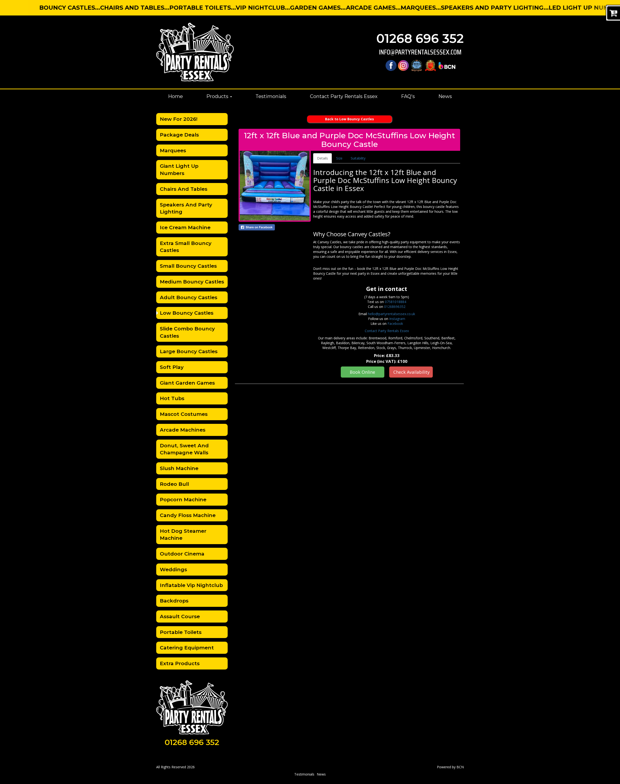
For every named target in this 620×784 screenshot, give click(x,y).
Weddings (173, 569)
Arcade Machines (182, 430)
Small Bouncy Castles (188, 266)
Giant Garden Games (187, 383)
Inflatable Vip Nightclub (191, 585)
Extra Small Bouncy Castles (185, 246)
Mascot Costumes (184, 414)
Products (218, 96)
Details (322, 158)
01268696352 (394, 306)
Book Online (362, 372)
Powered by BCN (450, 767)
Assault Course (180, 616)
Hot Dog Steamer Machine (183, 534)
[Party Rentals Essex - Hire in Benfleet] (195, 52)
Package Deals (179, 135)
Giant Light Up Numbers (179, 169)
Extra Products (180, 663)
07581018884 (395, 301)
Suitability (358, 158)
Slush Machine (179, 468)
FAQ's (408, 96)
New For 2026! (178, 119)
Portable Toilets (181, 632)
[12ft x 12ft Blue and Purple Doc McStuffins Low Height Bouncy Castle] (275, 186)
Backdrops (174, 601)
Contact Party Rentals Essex (344, 96)
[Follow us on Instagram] (403, 65)
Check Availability (411, 372)
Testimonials (271, 96)
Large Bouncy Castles (188, 351)
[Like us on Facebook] (391, 65)
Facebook (395, 323)
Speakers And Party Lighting (186, 208)
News (445, 96)
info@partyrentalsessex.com (420, 52)
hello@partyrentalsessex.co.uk (391, 314)
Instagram (397, 318)
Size (339, 158)
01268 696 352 (420, 38)
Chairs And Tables (183, 189)
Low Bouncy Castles (186, 313)
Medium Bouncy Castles (192, 282)
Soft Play (172, 367)
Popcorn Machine (183, 499)
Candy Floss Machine (188, 515)
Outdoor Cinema (182, 554)
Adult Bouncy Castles (188, 297)
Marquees (173, 150)
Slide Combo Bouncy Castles (187, 332)
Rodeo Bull (174, 484)
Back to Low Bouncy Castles (349, 119)
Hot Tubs (172, 398)
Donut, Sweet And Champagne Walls (184, 449)
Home (175, 96)
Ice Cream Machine (185, 227)
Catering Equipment (187, 648)
